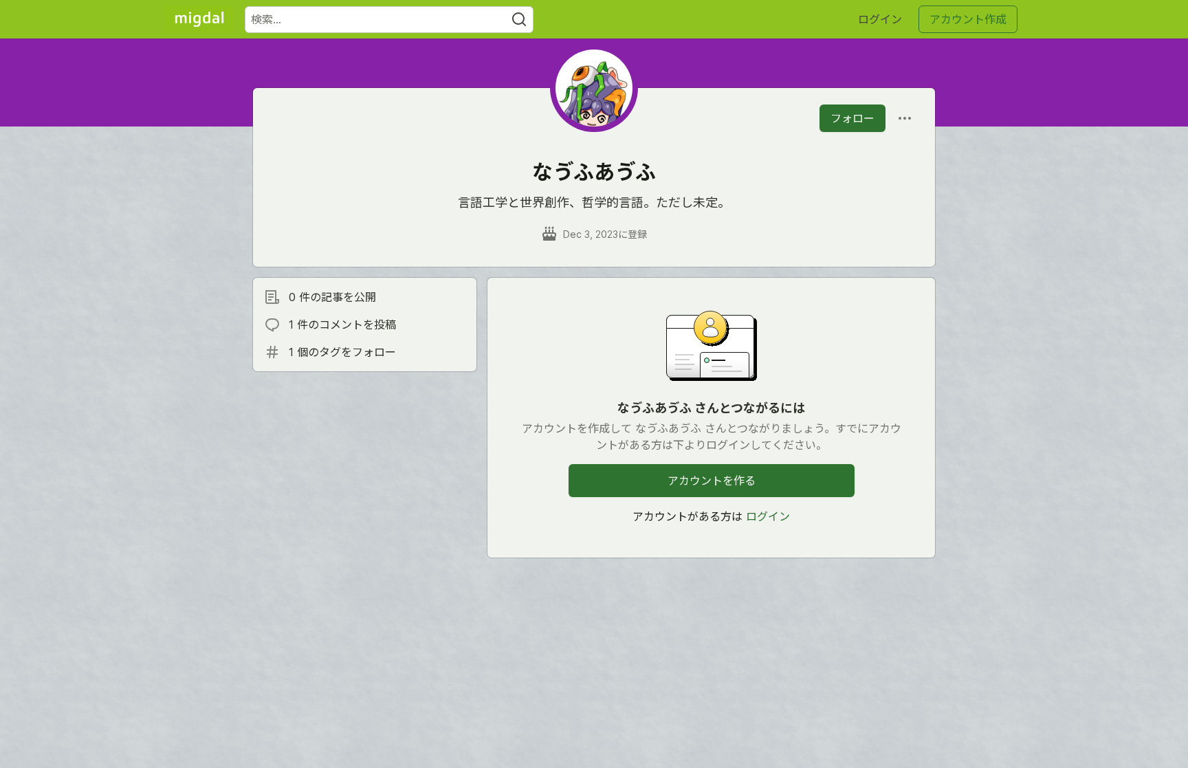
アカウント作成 (968, 19)
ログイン (880, 19)
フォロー (852, 118)
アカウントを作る (712, 480)
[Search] (519, 19)
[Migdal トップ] (199, 19)
